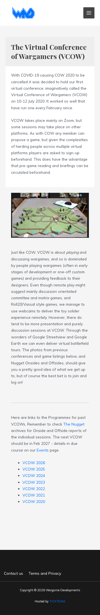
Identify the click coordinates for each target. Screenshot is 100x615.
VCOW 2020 (33, 501)
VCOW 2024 (33, 475)
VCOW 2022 (33, 488)
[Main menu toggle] (89, 13)
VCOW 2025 (33, 469)
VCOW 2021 (33, 495)
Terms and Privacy (45, 573)
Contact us (13, 573)
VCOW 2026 (33, 462)
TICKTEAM (57, 601)
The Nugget (73, 424)
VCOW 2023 (33, 482)
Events (43, 450)
